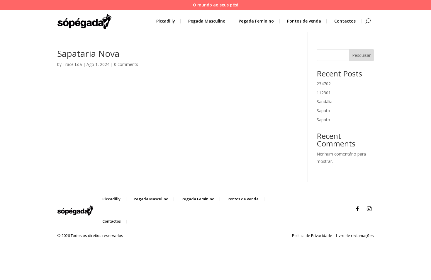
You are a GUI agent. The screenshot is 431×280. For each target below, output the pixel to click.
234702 (324, 83)
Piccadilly (165, 21)
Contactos (345, 21)
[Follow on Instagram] (369, 209)
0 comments (126, 64)
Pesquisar (361, 55)
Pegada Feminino (256, 21)
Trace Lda (72, 64)
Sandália (324, 101)
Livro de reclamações (355, 235)
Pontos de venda (304, 21)
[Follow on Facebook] (357, 209)
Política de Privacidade (312, 235)
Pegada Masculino (206, 21)
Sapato (323, 110)
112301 (324, 92)
